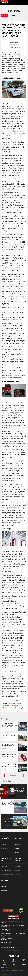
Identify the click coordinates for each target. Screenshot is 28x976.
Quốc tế (4, 15)
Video (2, 894)
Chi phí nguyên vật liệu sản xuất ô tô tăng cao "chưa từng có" (9, 724)
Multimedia (5, 880)
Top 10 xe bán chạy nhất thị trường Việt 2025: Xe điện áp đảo (16, 790)
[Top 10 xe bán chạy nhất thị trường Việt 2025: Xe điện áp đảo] (7, 791)
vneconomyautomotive (15, 703)
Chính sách (4, 866)
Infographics (4, 886)
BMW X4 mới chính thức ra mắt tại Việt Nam (9, 755)
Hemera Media (5, 930)
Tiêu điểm (14, 11)
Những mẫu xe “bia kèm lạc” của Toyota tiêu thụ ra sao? (9, 734)
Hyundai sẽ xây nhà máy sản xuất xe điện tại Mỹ (9, 765)
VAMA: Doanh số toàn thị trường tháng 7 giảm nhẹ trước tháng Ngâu (11, 820)
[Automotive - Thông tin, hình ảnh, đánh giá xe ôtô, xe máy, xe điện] (4, 1)
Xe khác (17, 844)
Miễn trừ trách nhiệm (6, 942)
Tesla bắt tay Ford (8, 708)
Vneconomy (6, 705)
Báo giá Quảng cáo (5, 936)
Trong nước (12, 15)
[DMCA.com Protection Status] (5, 967)
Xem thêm (13, 775)
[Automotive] (14, 917)
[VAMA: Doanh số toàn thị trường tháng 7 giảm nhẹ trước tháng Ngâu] (20, 821)
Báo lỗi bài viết (16, 47)
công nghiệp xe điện (16, 705)
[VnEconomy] (8, 910)
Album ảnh (4, 890)
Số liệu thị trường (6, 870)
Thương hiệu (18, 866)
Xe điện (17, 852)
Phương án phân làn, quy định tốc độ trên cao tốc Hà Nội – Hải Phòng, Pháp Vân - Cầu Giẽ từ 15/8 (10, 803)
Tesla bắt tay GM (19, 708)
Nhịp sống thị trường (7, 874)
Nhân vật (17, 870)
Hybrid (17, 848)
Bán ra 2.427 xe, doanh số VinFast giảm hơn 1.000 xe (9, 745)
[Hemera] (21, 910)
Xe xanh (18, 838)
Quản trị (17, 874)
